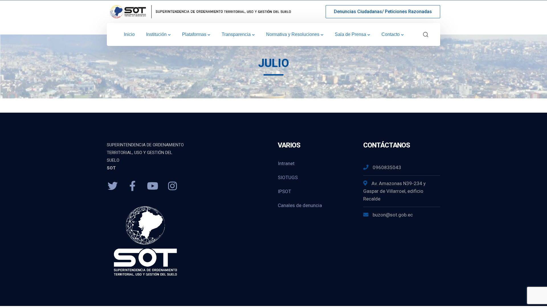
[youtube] (152, 186)
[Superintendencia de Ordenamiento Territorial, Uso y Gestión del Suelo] (199, 11)
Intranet (286, 163)
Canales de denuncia (300, 205)
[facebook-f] (132, 186)
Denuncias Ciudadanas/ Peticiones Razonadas (383, 11)
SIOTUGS (288, 177)
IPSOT (284, 191)
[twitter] (112, 186)
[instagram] (172, 186)
